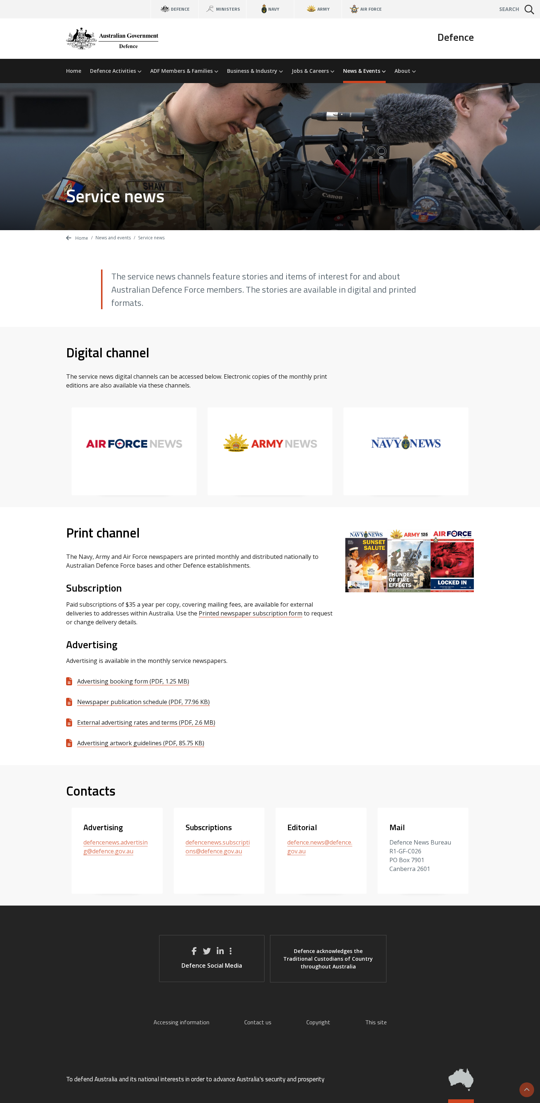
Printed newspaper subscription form (250, 613)
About (403, 70)
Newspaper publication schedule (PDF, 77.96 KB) (143, 702)
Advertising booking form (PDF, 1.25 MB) (133, 681)
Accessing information (181, 1022)
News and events (113, 238)
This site (376, 1022)
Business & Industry (253, 70)
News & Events (362, 70)
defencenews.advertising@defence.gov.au (115, 846)
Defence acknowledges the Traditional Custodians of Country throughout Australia (328, 958)
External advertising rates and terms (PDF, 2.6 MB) (146, 722)
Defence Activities (113, 70)
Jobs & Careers (311, 70)
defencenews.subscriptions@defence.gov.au (218, 846)
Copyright (318, 1022)
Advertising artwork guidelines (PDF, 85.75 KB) (140, 743)
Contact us (257, 1022)
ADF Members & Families (182, 70)
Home (73, 70)
